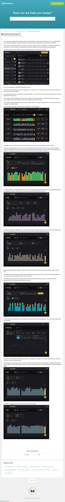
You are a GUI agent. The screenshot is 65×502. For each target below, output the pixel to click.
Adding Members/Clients (10, 470)
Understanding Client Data (33, 31)
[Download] (30, 243)
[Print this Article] (19, 33)
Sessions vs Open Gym (22, 466)
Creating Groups (8, 473)
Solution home (7, 31)
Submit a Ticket (57, 3)
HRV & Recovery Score (10, 466)
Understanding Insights (35, 466)
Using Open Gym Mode (48, 466)
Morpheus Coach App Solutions (19, 31)
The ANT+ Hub (55, 470)
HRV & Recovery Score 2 (23, 470)
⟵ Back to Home (32, 480)
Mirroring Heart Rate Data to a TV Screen (40, 470)
